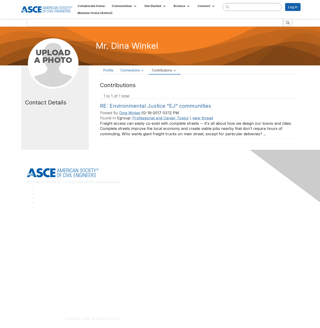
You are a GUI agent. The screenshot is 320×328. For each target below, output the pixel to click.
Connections (130, 70)
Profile (108, 70)
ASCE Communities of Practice (50, 239)
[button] (124, 5)
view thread (202, 118)
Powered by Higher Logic (227, 319)
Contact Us (35, 271)
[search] (227, 7)
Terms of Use (37, 297)
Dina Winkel (129, 113)
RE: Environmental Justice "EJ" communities (155, 106)
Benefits (33, 264)
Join (30, 258)
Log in (293, 7)
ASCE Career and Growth (46, 232)
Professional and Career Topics (160, 118)
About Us (34, 290)
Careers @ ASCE (40, 225)
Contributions (162, 70)
